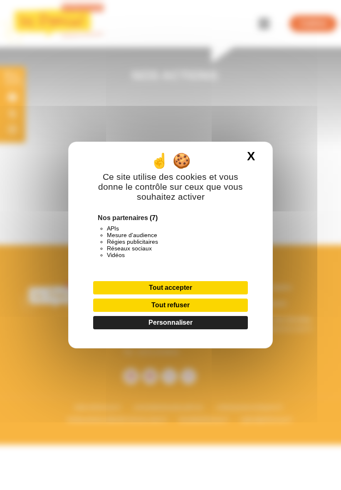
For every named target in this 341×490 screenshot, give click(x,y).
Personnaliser (170, 322)
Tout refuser (170, 305)
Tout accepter (170, 287)
